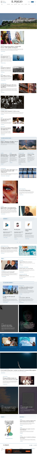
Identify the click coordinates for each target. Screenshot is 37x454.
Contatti (2, 448)
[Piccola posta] (17, 224)
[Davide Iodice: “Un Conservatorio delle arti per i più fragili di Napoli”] (27, 211)
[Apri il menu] (1, 4)
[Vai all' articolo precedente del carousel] (17, 242)
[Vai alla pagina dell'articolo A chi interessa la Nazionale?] (9, 265)
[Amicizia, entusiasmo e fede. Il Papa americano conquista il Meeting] (10, 341)
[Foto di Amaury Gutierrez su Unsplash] (18, 360)
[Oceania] (27, 341)
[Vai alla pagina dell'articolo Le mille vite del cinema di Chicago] (10, 290)
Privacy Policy (21, 448)
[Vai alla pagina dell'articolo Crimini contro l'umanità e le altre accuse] (12, 102)
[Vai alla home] (17, 2)
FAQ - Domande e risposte (4, 449)
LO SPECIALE (28, 451)
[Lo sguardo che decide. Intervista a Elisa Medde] (9, 318)
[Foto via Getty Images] (27, 251)
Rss (1, 450)
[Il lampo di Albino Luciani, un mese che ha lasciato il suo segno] (26, 380)
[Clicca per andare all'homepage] (6, 445)
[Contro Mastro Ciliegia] (28, 224)
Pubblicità (11, 448)
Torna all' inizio (33, 448)
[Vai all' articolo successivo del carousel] (19, 242)
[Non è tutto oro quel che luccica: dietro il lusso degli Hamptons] (9, 400)
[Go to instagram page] (34, 445)
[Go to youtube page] (31, 445)
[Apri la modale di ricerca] (35, 4)
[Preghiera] (6, 224)
